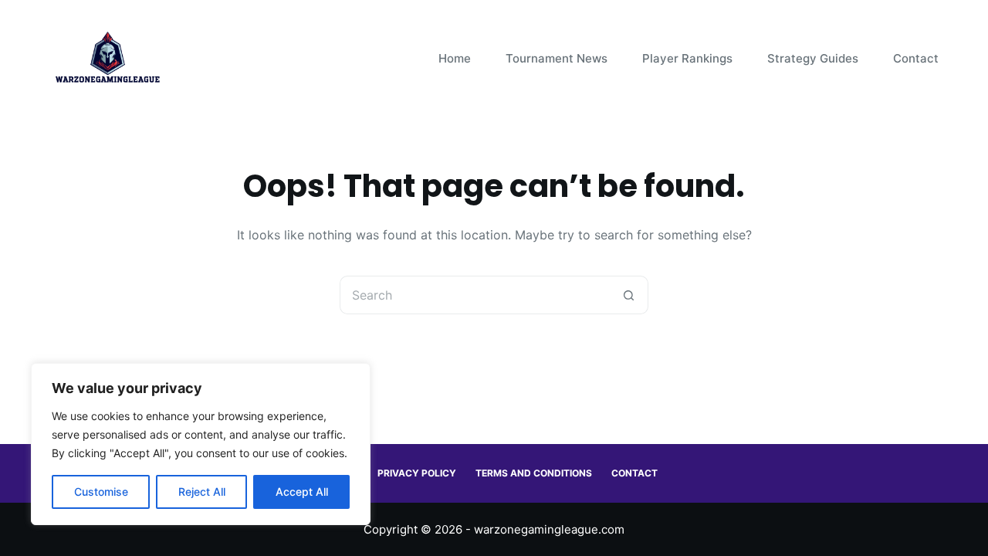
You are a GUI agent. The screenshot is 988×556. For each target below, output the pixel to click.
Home (454, 58)
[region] (200, 444)
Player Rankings (687, 58)
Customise (101, 491)
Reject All (201, 491)
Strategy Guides (812, 58)
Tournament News (556, 58)
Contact (916, 58)
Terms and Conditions (533, 473)
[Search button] (629, 295)
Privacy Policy (416, 473)
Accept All (302, 491)
